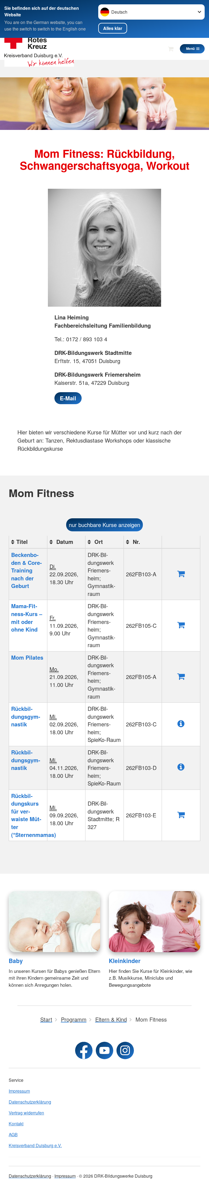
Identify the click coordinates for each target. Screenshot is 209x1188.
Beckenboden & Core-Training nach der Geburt (26, 570)
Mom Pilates (27, 657)
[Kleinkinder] (154, 921)
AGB (13, 1134)
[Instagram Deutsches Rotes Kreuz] (125, 1050)
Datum (64, 542)
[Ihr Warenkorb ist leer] (170, 49)
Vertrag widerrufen (26, 1113)
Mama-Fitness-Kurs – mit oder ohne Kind (26, 617)
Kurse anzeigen (104, 525)
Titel (22, 542)
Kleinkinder (124, 961)
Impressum (19, 1091)
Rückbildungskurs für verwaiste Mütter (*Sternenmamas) (33, 815)
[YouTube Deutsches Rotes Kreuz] (104, 1050)
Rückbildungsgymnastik (25, 716)
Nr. (135, 542)
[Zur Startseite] (39, 48)
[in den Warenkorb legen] (181, 573)
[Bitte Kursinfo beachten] (181, 723)
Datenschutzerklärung (30, 1102)
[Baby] (54, 921)
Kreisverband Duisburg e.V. (35, 1145)
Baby (16, 961)
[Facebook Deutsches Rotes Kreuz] (84, 1050)
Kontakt (16, 1123)
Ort (98, 542)
